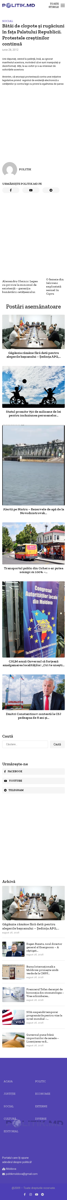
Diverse (41, 1118)
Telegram (16, 790)
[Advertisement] (33, 121)
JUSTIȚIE (9, 1093)
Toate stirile (54, 5)
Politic (40, 1081)
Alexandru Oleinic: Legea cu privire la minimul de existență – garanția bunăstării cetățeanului (20, 286)
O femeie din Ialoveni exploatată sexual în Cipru (55, 286)
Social (7, 21)
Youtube (15, 780)
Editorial (11, 1131)
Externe (41, 1106)
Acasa (8, 1081)
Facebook (15, 771)
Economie (42, 1093)
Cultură (10, 1118)
